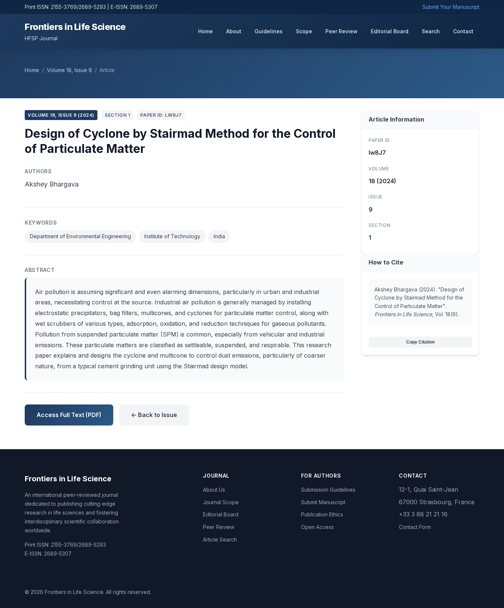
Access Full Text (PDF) (69, 415)
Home (205, 31)
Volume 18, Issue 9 (69, 70)
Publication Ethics (322, 514)
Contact (463, 31)
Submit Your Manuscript (450, 7)
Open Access (317, 527)
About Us (214, 489)
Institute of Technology (172, 236)
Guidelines (269, 31)
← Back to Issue (154, 415)
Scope (304, 31)
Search (431, 31)
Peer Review (341, 31)
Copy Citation (420, 342)
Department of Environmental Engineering (80, 236)
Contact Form (415, 527)
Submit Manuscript (323, 502)
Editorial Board (389, 31)
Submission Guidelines (328, 489)
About (233, 31)
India (219, 236)
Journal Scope (221, 502)
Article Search (220, 539)
